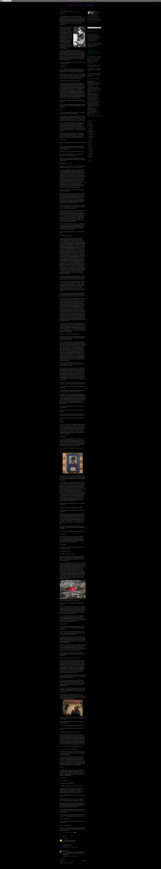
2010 (90, 153)
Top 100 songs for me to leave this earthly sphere (94, 59)
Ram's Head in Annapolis (73, 23)
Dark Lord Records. (65, 780)
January (90, 149)
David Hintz (66, 832)
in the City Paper (94, 66)
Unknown (64, 838)
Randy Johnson (90, 91)
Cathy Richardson (90, 108)
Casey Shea (89, 111)
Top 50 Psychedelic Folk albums (95, 73)
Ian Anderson (89, 89)
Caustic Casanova (90, 110)
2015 (90, 125)
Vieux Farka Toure (90, 93)
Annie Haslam (90, 84)
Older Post (84, 860)
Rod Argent (89, 82)
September (90, 136)
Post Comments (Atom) (69, 862)
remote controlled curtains (67, 845)
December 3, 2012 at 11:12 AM (70, 847)
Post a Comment (63, 858)
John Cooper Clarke (91, 87)
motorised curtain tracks (67, 844)
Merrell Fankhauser (90, 88)
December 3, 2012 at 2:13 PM (70, 856)
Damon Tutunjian (90, 115)
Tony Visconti (72, 294)
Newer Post (62, 860)
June (89, 141)
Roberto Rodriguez (90, 104)
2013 (90, 128)
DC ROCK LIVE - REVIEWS (80, 5)
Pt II (98, 113)
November (90, 133)
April (89, 144)
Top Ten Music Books (91, 78)
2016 (90, 123)
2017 (90, 121)
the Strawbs (69, 29)
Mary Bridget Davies (91, 98)
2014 (90, 126)
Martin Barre (89, 83)
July (89, 139)
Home (73, 860)
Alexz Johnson (90, 102)
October (90, 134)
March (89, 146)
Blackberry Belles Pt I (91, 113)
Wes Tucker (89, 97)
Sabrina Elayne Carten (91, 94)
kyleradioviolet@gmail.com (92, 40)
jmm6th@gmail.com (91, 46)
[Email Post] (75, 832)
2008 (90, 156)
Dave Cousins (90, 100)
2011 (90, 151)
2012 (90, 130)
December (90, 131)
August (89, 138)
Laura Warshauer (90, 105)
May (89, 143)
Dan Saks (89, 103)
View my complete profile (92, 22)
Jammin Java (77, 21)
